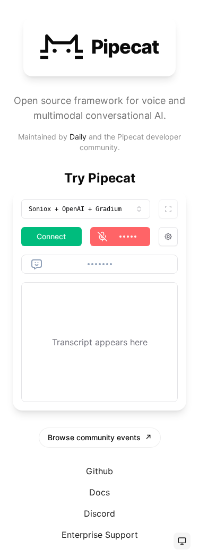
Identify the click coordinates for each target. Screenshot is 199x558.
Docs (99, 492)
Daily (78, 136)
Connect (51, 236)
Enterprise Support (100, 534)
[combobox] (85, 209)
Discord (99, 513)
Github (99, 471)
